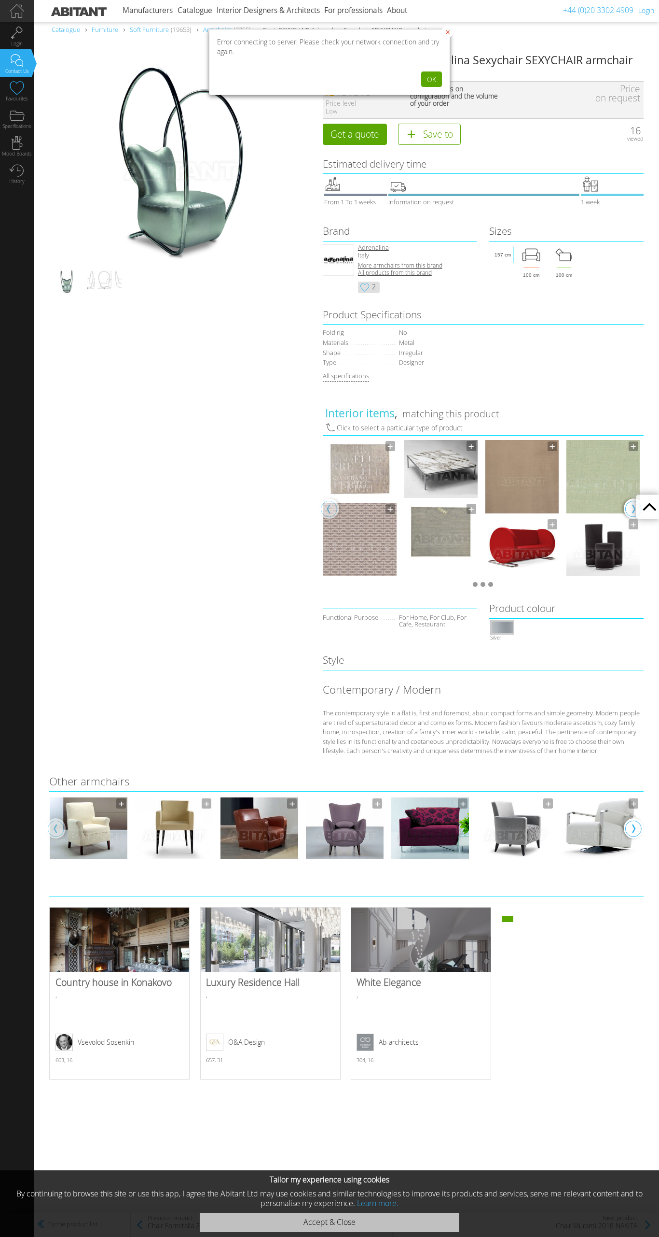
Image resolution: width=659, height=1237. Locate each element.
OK (431, 79)
